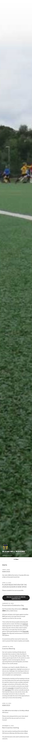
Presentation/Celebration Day (13, 605)
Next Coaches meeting (10, 728)
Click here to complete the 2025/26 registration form (16, 597)
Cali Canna (8, 690)
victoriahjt (11, 688)
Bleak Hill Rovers (13, 551)
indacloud (25, 624)
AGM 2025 (6, 572)
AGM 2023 (6, 705)
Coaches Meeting (8, 649)
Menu (16, 559)
